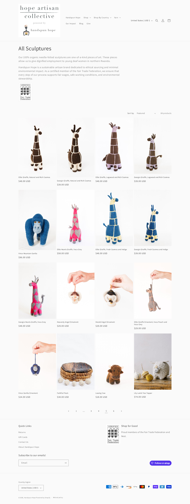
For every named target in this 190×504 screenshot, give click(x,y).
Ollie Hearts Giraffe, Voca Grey (69, 249)
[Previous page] (69, 411)
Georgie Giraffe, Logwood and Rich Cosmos (152, 177)
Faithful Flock (62, 393)
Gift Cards (22, 437)
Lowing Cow (100, 393)
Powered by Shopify (43, 498)
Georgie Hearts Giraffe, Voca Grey (32, 322)
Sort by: (130, 113)
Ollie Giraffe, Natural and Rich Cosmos (34, 177)
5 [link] (106, 410)
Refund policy (58, 497)
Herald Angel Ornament (105, 322)
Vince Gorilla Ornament (28, 393)
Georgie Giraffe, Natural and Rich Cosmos (74, 181)
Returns (22, 432)
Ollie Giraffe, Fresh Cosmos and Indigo (111, 249)
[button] (87, 17)
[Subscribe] (65, 463)
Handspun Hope (30, 498)
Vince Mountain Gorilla (27, 253)
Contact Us (23, 442)
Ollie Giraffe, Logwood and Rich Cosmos (112, 177)
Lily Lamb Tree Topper (143, 393)
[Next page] (121, 411)
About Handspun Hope (28, 447)
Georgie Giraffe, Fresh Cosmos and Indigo (151, 249)
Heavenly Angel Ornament (67, 322)
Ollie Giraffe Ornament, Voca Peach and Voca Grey (150, 323)
